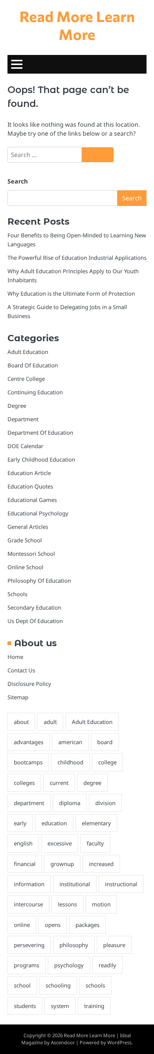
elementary (96, 823)
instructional (121, 884)
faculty (95, 843)
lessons (67, 904)
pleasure (114, 945)
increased (101, 863)
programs (26, 965)
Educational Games (32, 499)
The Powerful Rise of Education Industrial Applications (77, 257)
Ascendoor (63, 1042)
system (60, 1006)
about (21, 721)
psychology (69, 965)
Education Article (29, 473)
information (29, 884)
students (25, 1006)
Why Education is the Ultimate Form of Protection (71, 293)
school (22, 985)
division (105, 803)
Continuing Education (35, 392)
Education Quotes (30, 486)
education (54, 823)
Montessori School (31, 553)
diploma (69, 803)
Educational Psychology (37, 513)
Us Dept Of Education (35, 621)
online (22, 924)
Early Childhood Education (41, 459)
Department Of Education (40, 432)
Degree (16, 405)
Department (22, 419)
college (107, 762)
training (94, 1006)
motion (101, 904)
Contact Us (21, 670)
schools (95, 985)
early (20, 823)
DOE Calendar (25, 446)
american (70, 742)
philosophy (73, 945)
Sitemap (17, 697)
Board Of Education (32, 365)
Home (15, 656)
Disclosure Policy (29, 683)
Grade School (24, 540)
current (59, 782)
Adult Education (27, 351)
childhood (70, 762)
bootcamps (28, 762)
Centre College (26, 378)
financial (25, 863)
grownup (62, 863)
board (105, 742)
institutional (74, 884)
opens (53, 924)
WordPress (119, 1042)
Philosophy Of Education (39, 580)
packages (87, 924)
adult (50, 721)
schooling (58, 985)
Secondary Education (34, 607)
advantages (28, 742)
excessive (59, 843)
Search (17, 181)
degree (92, 782)
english (23, 843)
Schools (17, 594)
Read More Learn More (77, 25)
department (29, 803)
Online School (25, 567)
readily (107, 965)
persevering (29, 945)
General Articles (27, 526)
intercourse (28, 904)
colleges (24, 782)
